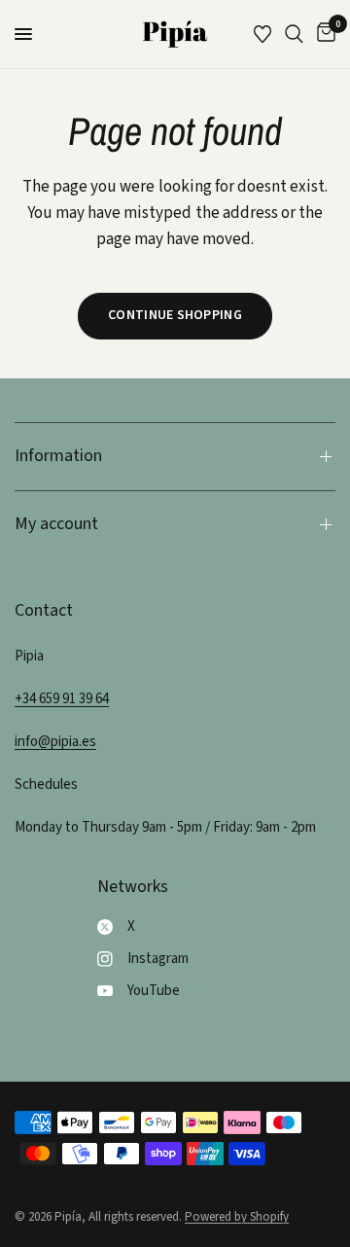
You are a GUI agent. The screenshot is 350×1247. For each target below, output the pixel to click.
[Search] (294, 34)
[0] (322, 34)
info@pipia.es (55, 741)
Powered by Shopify (237, 1217)
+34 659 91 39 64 (62, 699)
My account (56, 524)
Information (58, 456)
